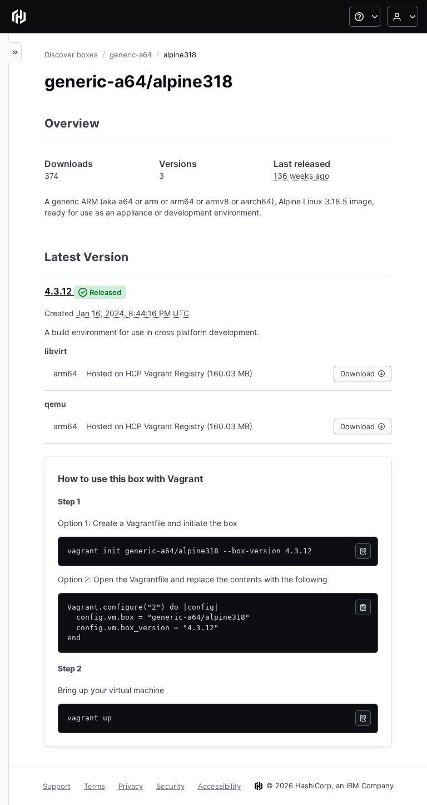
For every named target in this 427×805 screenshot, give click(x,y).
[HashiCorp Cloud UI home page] (19, 17)
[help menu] (364, 17)
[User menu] (402, 17)
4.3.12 (58, 291)
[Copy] (363, 551)
